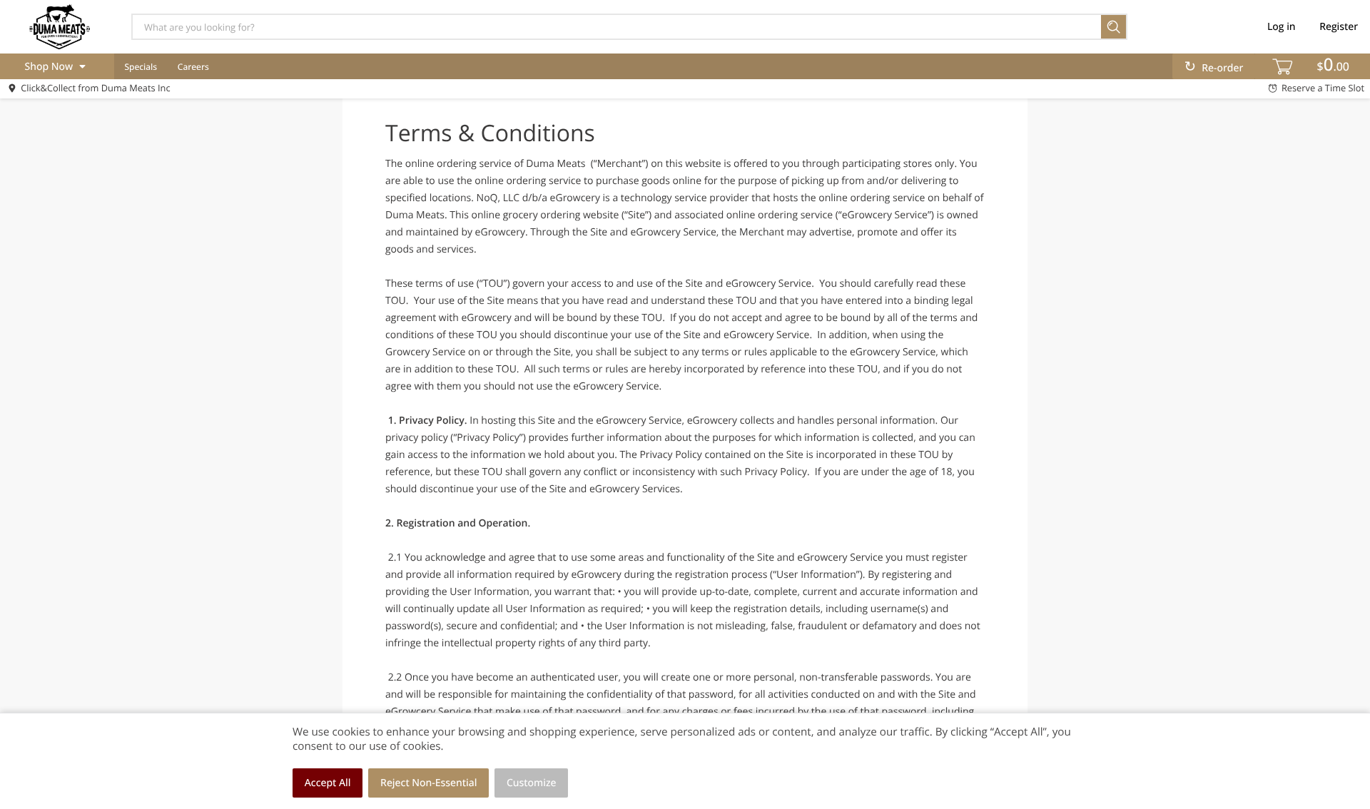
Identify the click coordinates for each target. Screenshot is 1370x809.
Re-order (1222, 68)
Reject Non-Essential (428, 783)
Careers (193, 67)
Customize (532, 783)
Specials (140, 67)
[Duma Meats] (59, 26)
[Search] (1114, 27)
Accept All (328, 783)
